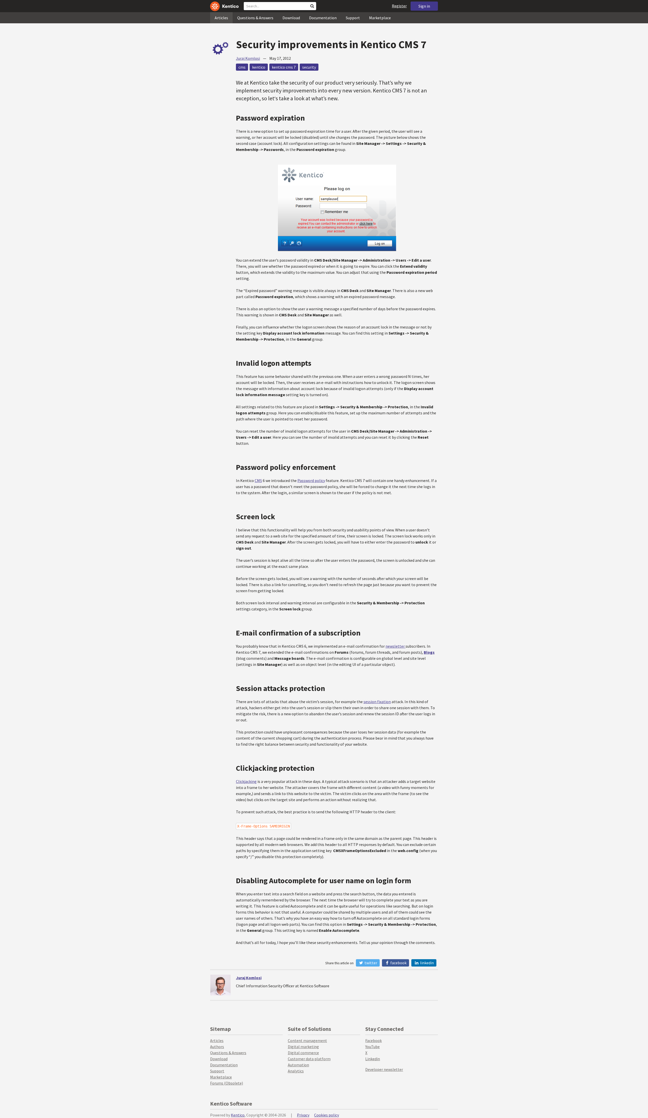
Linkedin (372, 1058)
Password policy (311, 480)
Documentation (323, 17)
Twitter (370, 962)
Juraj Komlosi (248, 58)
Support (353, 17)
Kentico (238, 1114)
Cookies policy (326, 1114)
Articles (221, 17)
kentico (258, 67)
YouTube (372, 1046)
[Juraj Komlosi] (220, 985)
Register (399, 5)
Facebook (398, 962)
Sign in (424, 6)
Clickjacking (246, 781)
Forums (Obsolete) (226, 1083)
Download (291, 17)
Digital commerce (303, 1052)
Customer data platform (309, 1058)
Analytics (296, 1070)
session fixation (377, 701)
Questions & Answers (255, 17)
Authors (217, 1046)
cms (242, 67)
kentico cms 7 (284, 67)
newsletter (396, 646)
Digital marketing (303, 1046)
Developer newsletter (384, 1069)
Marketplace (380, 17)
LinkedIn (426, 962)
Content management (307, 1040)
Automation (298, 1064)
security (309, 67)
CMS (258, 480)
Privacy (303, 1114)
